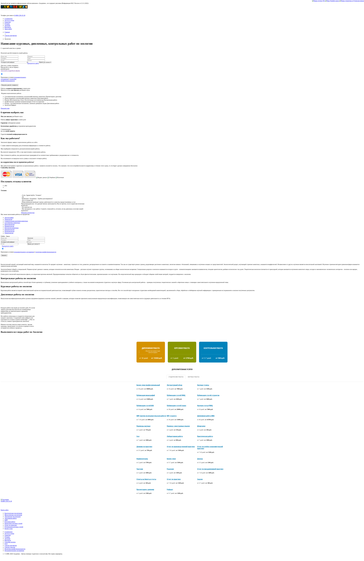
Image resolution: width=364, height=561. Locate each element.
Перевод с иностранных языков (178, 426)
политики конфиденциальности (8, 80)
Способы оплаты (10, 542)
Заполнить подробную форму (10, 70)
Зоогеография (9, 217)
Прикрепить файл (33, 63)
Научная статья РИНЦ (205, 405)
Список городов (10, 547)
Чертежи (139, 469)
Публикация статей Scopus (176, 405)
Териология (8, 219)
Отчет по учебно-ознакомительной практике (210, 447)
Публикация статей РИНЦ (176, 395)
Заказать (4, 255)
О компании (9, 18)
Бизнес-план (171, 459)
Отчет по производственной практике (181, 446)
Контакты (8, 27)
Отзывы (7, 24)
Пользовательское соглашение (14, 550)
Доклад (200, 459)
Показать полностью (28, 212)
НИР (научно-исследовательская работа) (151, 416)
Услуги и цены (9, 20)
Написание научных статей (13, 523)
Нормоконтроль (142, 459)
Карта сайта (4, 510)
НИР (6, 520)
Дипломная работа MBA (206, 416)
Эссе (137, 436)
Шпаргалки (201, 426)
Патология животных (12, 228)
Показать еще (5, 108)
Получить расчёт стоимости (10, 85)
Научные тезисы (203, 385)
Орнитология (9, 233)
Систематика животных (12, 223)
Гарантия (8, 22)
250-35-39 (19, 15)
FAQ (6, 544)
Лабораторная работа (175, 436)
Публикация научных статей (14, 527)
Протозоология (9, 224)
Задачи (200, 479)
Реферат (170, 489)
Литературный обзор (174, 385)
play (6, 185)
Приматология (9, 226)
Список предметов (11, 545)
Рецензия (170, 469)
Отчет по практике (174, 479)
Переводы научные (143, 426)
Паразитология (9, 229)
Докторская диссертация (12, 516)
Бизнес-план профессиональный (148, 385)
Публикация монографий (145, 395)
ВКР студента (172, 416)
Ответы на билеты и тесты (146, 479)
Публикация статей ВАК (145, 405)
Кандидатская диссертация (13, 513)
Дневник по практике (144, 446)
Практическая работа (205, 436)
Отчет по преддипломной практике (210, 469)
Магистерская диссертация (13, 515)
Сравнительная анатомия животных (16, 221)
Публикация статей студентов (208, 395)
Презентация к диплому (145, 489)
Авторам (7, 25)
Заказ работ (8, 29)
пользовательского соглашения (24, 252)
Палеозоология (9, 231)
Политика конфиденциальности (15, 549)
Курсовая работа (10, 522)
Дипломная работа (11, 518)
